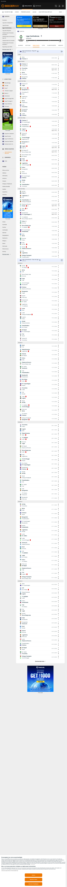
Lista (43, 45)
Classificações (51, 45)
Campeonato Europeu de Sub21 (8, 33)
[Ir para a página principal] (11, 6)
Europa (22, 31)
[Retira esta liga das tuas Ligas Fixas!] (41, 36)
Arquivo (60, 45)
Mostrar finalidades (33, 884)
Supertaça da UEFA (7, 46)
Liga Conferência (6, 28)
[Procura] (56, 6)
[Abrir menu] (63, 6)
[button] (62, 40)
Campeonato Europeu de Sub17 (8, 43)
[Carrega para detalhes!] (40, 58)
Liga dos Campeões (7, 22)
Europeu (4, 20)
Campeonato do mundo (8, 40)
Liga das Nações (6, 30)
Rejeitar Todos (33, 879)
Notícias (27, 45)
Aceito (33, 875)
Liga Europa (5, 25)
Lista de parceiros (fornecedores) (9, 870)
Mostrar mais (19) (6, 49)
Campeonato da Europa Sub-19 (8, 37)
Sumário (20, 45)
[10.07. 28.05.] (44, 40)
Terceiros (33, 864)
